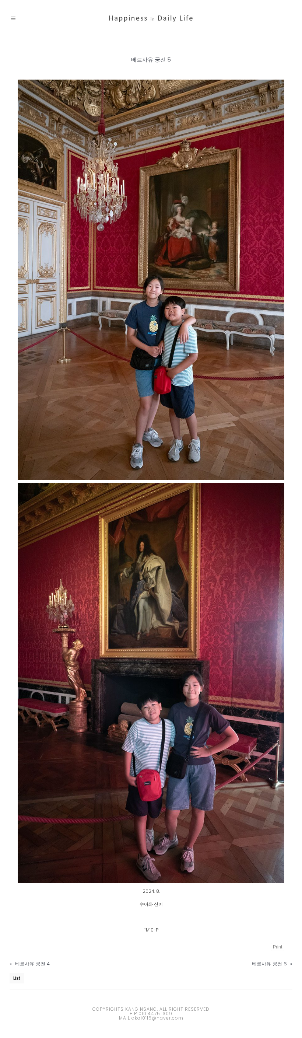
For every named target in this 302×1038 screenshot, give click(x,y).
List (16, 978)
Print (277, 947)
